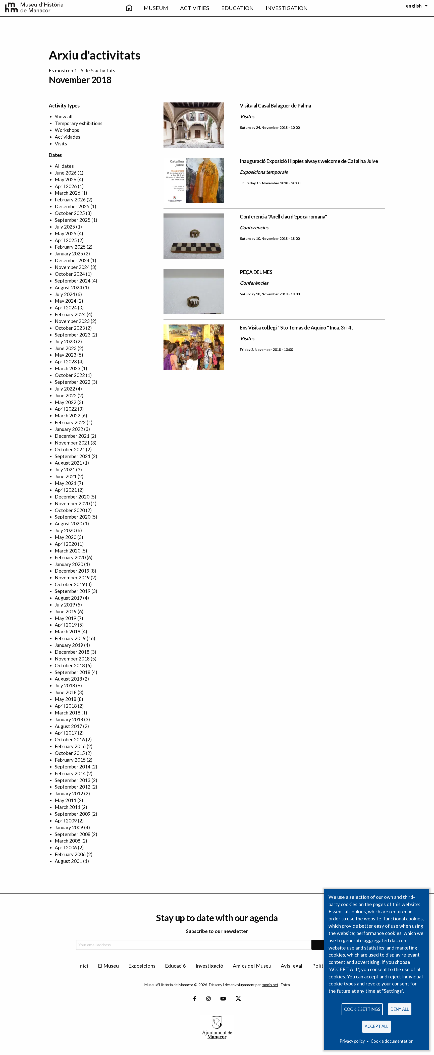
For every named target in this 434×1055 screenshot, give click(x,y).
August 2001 (68, 861)
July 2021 (65, 469)
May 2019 (65, 618)
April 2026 (66, 186)
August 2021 (68, 463)
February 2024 (70, 314)
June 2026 (66, 173)
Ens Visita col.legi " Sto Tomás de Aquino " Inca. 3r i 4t (296, 327)
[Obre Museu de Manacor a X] (238, 999)
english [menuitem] (414, 6)
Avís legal (291, 966)
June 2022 (66, 395)
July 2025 (65, 227)
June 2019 (66, 611)
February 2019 (70, 638)
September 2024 (72, 281)
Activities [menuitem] (194, 8)
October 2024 (70, 274)
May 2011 (65, 800)
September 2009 (72, 814)
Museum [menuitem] (156, 8)
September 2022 (72, 382)
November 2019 (72, 577)
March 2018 (67, 712)
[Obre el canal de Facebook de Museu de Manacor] (194, 999)
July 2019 (65, 604)
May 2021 (65, 483)
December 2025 (72, 206)
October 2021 (70, 449)
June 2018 (66, 692)
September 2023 (72, 335)
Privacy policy (352, 1041)
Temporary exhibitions (78, 123)
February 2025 (70, 247)
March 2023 (67, 368)
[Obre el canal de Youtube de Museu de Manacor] (223, 999)
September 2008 (72, 834)
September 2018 (72, 672)
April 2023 (66, 361)
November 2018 (72, 658)
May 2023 (65, 355)
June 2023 (66, 348)
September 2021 (72, 456)
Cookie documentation (392, 1041)
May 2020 (65, 537)
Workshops (67, 130)
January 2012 (69, 793)
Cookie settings (362, 1009)
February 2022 (70, 422)
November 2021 (72, 443)
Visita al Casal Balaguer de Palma (275, 105)
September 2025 (72, 220)
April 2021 (66, 490)
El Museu (108, 966)
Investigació (209, 966)
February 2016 (70, 746)
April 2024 (66, 307)
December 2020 (72, 496)
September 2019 (72, 591)
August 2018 (68, 679)
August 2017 (68, 726)
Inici (83, 966)
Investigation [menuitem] (287, 8)
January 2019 (69, 645)
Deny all (400, 1009)
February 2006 (70, 854)
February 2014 (70, 773)
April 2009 (66, 820)
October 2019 (70, 584)
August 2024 (68, 287)
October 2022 (70, 375)
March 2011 (67, 807)
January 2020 (69, 564)
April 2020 (66, 544)
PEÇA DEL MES (256, 272)
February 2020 (70, 557)
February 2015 (70, 760)
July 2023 (65, 341)
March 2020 (67, 550)
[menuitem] (129, 8)
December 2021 (72, 436)
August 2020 (68, 523)
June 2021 (66, 476)
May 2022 (65, 402)
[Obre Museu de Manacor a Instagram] (208, 999)
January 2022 (69, 429)
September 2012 (72, 787)
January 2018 (69, 719)
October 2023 (70, 328)
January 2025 (69, 253)
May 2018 (65, 699)
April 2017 (66, 733)
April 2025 (66, 240)
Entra (285, 984)
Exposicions (141, 966)
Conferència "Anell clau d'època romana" (283, 216)
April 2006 (66, 847)
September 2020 (72, 517)
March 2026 (67, 193)
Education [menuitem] (237, 8)
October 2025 (70, 213)
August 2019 (68, 598)
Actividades (67, 137)
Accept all (376, 1026)
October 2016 (70, 739)
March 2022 (67, 415)
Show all (63, 116)
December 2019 (72, 571)
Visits (61, 143)
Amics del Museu (252, 966)
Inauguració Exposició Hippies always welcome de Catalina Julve (309, 161)
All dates (64, 166)
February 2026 (70, 199)
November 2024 (72, 267)
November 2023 (72, 321)
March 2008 (67, 841)
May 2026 (65, 179)
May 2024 (65, 301)
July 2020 (65, 530)
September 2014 (72, 766)
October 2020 (70, 510)
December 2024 (72, 260)
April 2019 (66, 625)
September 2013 (72, 780)
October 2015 (70, 753)
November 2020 (72, 503)
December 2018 (72, 652)
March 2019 (67, 631)
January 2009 (69, 827)
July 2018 (65, 685)
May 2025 (65, 233)
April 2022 (66, 409)
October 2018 (70, 665)
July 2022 (65, 389)
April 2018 (66, 706)
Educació (175, 966)
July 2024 (65, 294)
